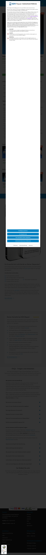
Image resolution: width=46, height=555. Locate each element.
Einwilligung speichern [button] (23, 230)
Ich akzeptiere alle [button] (23, 234)
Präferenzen (15, 245)
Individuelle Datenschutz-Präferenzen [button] (23, 240)
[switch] (4, 553)
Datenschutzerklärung (34, 16)
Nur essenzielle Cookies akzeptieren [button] (23, 237)
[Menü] (6, 545)
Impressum (31, 245)
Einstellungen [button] (29, 18)
